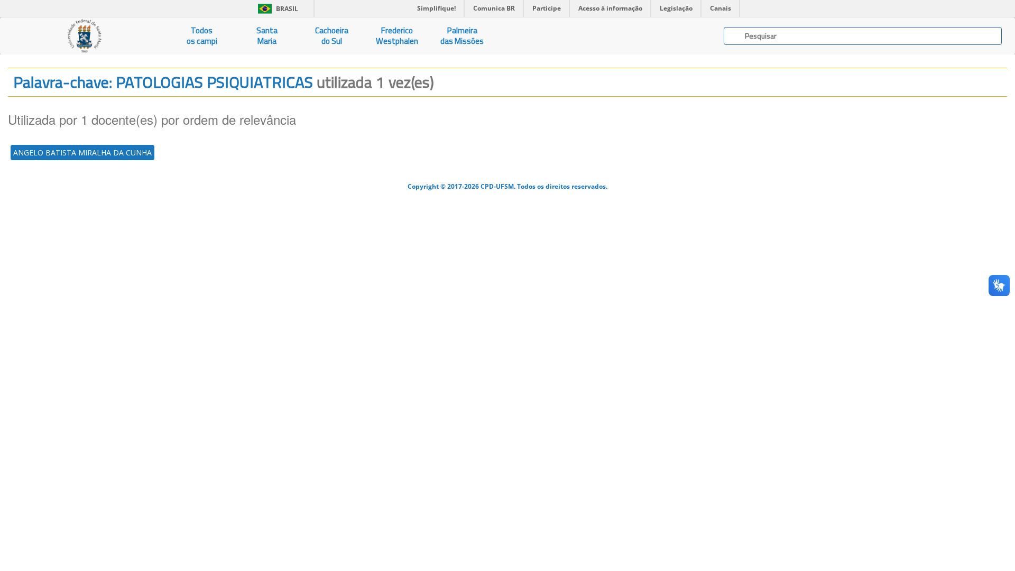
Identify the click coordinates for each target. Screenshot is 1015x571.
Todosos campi (202, 35)
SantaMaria (267, 35)
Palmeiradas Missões (462, 35)
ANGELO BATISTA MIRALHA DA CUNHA (82, 153)
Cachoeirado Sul (331, 35)
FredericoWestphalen (397, 35)
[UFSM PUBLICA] (84, 35)
